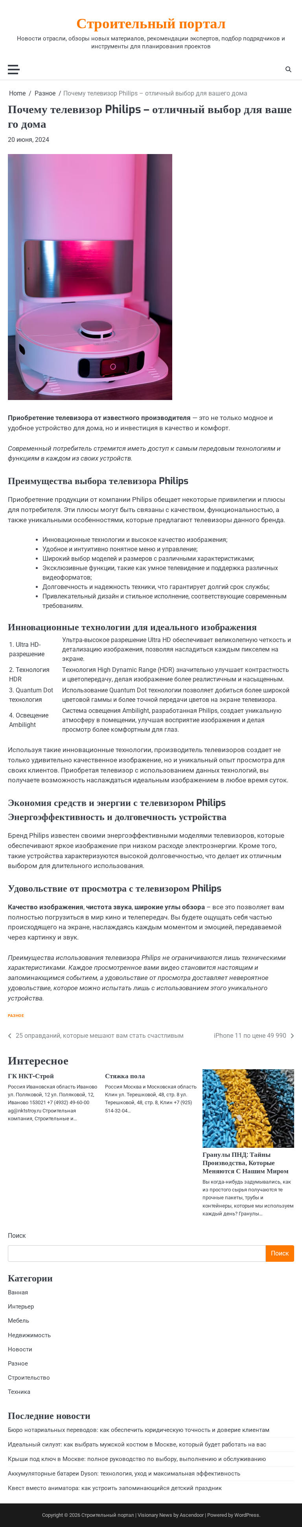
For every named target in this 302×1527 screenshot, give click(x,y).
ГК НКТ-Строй (31, 1076)
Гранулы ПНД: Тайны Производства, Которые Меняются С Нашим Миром (246, 1163)
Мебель (18, 1320)
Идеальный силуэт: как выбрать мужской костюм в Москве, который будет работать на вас (137, 1444)
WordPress (246, 1515)
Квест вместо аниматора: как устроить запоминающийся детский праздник (115, 1488)
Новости (20, 1349)
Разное (16, 1015)
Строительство (29, 1377)
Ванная (18, 1292)
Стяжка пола (125, 1076)
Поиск (17, 1235)
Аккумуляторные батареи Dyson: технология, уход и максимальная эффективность (124, 1473)
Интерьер (21, 1306)
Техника (19, 1391)
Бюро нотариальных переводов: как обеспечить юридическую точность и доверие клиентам (138, 1429)
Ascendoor (192, 1515)
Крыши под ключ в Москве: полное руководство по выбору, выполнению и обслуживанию (137, 1459)
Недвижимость (29, 1335)
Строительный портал (151, 24)
